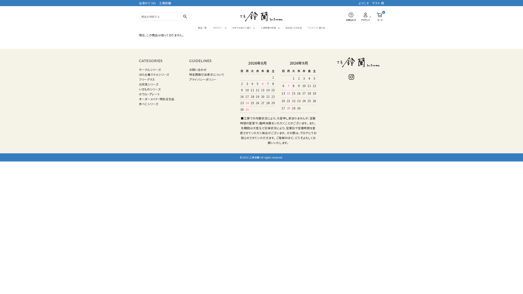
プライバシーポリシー (203, 79)
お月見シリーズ (149, 84)
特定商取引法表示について (206, 74)
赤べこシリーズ (148, 104)
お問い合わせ (198, 70)
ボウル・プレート (149, 94)
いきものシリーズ (150, 89)
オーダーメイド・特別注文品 (156, 99)
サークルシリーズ (150, 70)
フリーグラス (147, 79)
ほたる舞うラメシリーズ (154, 74)
